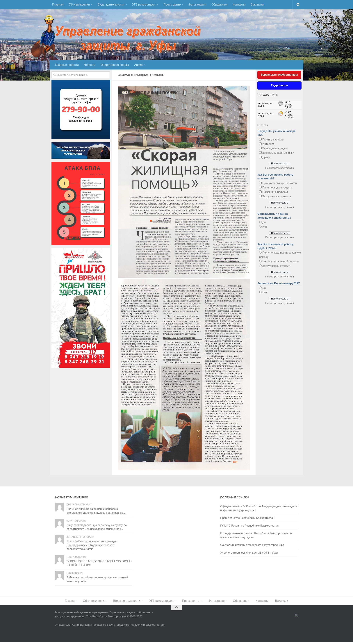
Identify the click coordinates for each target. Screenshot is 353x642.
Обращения (219, 4)
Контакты (239, 4)
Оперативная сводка (115, 64)
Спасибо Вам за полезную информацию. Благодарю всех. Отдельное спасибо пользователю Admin (92, 545)
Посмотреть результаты (279, 167)
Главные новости (67, 64)
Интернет (268, 143)
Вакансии (257, 4)
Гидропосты (279, 85)
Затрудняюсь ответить (276, 196)
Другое (266, 157)
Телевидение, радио (275, 148)
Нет (264, 226)
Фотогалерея (197, 4)
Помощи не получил (275, 191)
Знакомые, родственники (278, 152)
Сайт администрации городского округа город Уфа (252, 544)
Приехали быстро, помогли (279, 183)
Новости (89, 64)
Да (264, 222)
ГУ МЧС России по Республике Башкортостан (249, 525)
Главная (58, 4)
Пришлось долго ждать (277, 187)
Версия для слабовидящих (279, 74)
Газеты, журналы (273, 139)
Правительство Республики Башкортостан (247, 517)
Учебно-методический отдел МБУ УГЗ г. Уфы (249, 552)
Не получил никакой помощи (280, 261)
